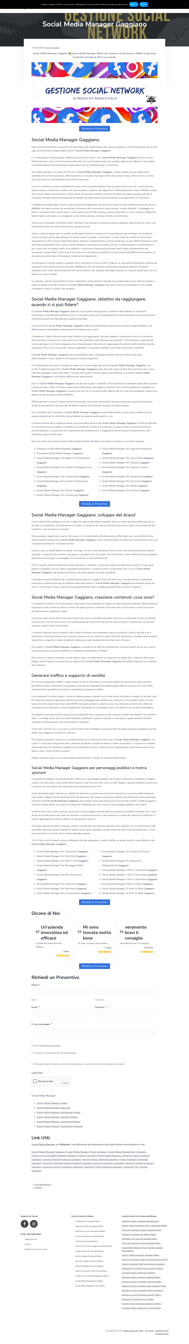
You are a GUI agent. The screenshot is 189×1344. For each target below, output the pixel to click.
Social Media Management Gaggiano (127, 1151)
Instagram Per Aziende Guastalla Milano (139, 1239)
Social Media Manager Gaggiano (48, 1151)
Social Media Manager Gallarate (53, 1107)
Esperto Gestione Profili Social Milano (91, 1271)
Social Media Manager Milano (52, 1103)
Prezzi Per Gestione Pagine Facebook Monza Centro (145, 1259)
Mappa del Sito (31, 1239)
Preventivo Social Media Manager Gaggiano (54, 1155)
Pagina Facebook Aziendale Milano (89, 1251)
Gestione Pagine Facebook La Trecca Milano (141, 1308)
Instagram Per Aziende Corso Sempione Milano (142, 1268)
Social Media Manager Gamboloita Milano (58, 1121)
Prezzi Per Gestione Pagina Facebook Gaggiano (67, 1163)
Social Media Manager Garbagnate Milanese (60, 1126)
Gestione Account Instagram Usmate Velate (141, 1295)
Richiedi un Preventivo (94, 128)
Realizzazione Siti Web (133, 1330)
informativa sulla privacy (50, 1045)
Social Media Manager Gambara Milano (57, 1117)
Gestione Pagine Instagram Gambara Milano (141, 1277)
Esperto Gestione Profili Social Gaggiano (99, 1155)
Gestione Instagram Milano (86, 1241)
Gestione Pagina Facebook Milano (89, 1266)
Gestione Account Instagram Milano (90, 1231)
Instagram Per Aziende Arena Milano (138, 1299)
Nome (35, 985)
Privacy (28, 1244)
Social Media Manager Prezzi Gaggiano (86, 1151)
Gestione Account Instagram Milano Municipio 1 (143, 1290)
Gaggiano (38, 1188)
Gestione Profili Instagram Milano (89, 1226)
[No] (185, 4)
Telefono (100, 1007)
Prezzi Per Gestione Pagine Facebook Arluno (141, 1230)
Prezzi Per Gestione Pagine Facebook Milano (93, 1246)
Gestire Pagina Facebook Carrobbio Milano (140, 1255)
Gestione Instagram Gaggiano (108, 1163)
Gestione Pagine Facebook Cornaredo (138, 1273)
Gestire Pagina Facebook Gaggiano (100, 1159)
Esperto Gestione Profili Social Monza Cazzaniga (143, 1264)
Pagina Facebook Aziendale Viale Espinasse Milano (144, 1286)
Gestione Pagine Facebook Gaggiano (61, 1159)
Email (35, 1007)
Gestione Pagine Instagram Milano (89, 1236)
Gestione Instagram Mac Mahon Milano (139, 1234)
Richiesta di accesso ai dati (36, 1249)
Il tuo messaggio (41, 1024)
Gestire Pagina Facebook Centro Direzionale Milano (144, 1225)
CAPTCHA (37, 1073)
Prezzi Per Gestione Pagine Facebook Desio (141, 1243)
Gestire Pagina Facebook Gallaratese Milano (141, 1303)
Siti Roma (149, 1330)
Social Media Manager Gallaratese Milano (58, 1112)
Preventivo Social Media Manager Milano (92, 1276)
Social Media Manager (43, 1144)
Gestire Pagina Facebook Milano (88, 1256)
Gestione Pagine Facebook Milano (89, 1261)
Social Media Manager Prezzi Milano (90, 1286)
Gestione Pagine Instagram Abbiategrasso (140, 1221)
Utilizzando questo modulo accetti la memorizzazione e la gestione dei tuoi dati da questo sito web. (79, 1064)
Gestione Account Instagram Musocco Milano (142, 1281)
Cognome (99, 999)
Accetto (134, 4)
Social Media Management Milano (89, 1281)
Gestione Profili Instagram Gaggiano (103, 1167)
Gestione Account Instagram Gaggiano (62, 1167)
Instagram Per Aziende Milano (87, 1221)
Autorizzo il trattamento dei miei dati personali (55, 1053)
